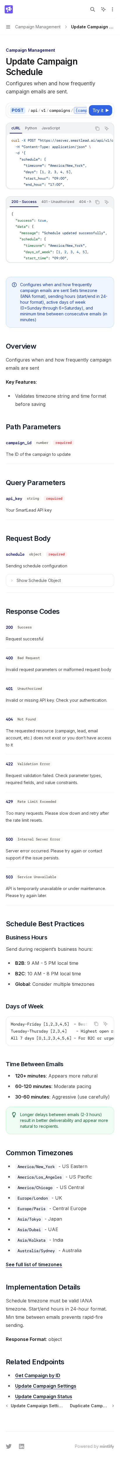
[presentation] (57, 110)
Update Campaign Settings (45, 1386)
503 (9, 877)
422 (9, 764)
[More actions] (112, 9)
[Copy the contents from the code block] (97, 128)
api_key (14, 498)
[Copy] (81, 110)
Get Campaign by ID (37, 1375)
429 (9, 801)
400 (9, 658)
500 (9, 839)
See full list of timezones (34, 1264)
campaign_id (18, 442)
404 (9, 719)
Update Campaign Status (43, 1396)
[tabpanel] (60, 160)
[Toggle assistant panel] (103, 9)
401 (9, 688)
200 (9, 627)
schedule (15, 554)
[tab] (16, 128)
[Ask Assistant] (106, 128)
